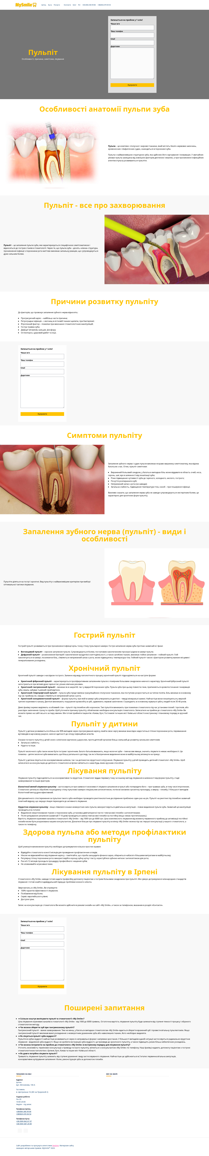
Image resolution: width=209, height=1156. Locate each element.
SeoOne (55, 1145)
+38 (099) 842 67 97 (24, 1121)
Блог (74, 5)
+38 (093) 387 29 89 (24, 1124)
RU (79, 5)
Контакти (67, 5)
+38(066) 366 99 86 (23, 1111)
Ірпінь (43, 5)
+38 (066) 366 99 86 (89, 5)
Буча (50, 5)
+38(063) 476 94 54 (104, 5)
